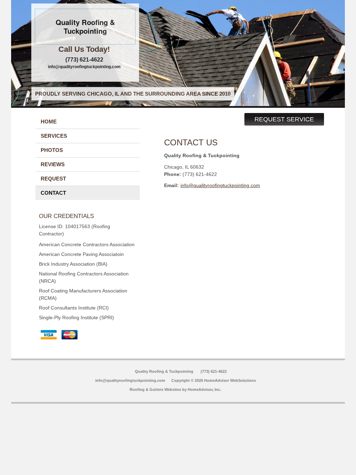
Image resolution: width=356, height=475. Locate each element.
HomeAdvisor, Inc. (204, 389)
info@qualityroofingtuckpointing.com (84, 66)
